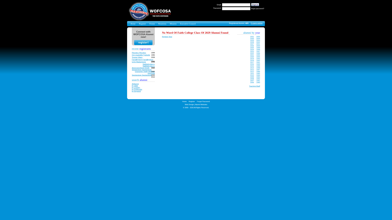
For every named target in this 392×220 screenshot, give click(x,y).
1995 (258, 55)
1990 (258, 64)
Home (133, 24)
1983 (258, 77)
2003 (258, 40)
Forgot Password (203, 101)
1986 (258, 71)
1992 (258, 60)
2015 (252, 66)
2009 (252, 77)
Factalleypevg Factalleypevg (142, 60)
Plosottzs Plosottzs (139, 53)
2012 (252, 71)
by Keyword (136, 91)
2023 (252, 51)
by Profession (137, 89)
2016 (252, 64)
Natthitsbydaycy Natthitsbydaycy (149, 65)
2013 (252, 70)
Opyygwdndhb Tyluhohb (141, 55)
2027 (252, 44)
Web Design (189, 104)
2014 (252, 68)
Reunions (162, 24)
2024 (252, 49)
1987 (258, 70)
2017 (252, 62)
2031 (252, 37)
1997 (258, 51)
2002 (258, 42)
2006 (252, 82)
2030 (252, 38)
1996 (258, 53)
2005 (258, 37)
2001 (258, 44)
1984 (258, 75)
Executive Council (188, 24)
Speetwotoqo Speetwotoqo (142, 70)
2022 (252, 53)
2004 (258, 38)
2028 (252, 42)
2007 (252, 81)
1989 (258, 66)
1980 (258, 82)
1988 (258, 68)
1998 (258, 49)
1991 (258, 62)
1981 (258, 81)
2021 (252, 55)
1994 (258, 57)
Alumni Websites (201, 104)
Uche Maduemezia (139, 62)
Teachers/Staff (254, 86)
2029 (252, 40)
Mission (173, 24)
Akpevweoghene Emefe (140, 68)
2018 (252, 60)
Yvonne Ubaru (137, 57)
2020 (252, 57)
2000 (258, 46)
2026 (252, 46)
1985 (258, 73)
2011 (252, 73)
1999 (258, 48)
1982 (258, 79)
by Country (136, 87)
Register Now (167, 37)
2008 (252, 79)
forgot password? (257, 8)
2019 (252, 59)
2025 (252, 48)
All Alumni (135, 84)
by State (135, 86)
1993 (258, 59)
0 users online (257, 23)
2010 (252, 75)
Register (142, 24)
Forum (152, 24)
